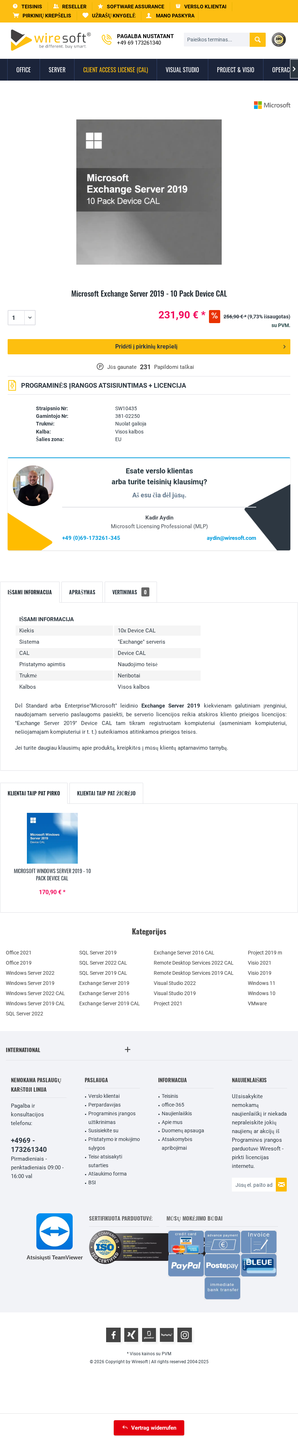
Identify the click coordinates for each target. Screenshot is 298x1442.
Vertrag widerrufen (153, 1428)
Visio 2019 (259, 973)
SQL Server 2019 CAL (103, 973)
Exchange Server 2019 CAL (109, 1003)
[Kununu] (167, 1335)
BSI (92, 1182)
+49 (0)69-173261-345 (91, 538)
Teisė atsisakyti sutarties (105, 1161)
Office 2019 (19, 963)
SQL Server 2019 (98, 953)
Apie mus (172, 1122)
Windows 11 (261, 983)
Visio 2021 (259, 963)
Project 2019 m (265, 953)
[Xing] (131, 1335)
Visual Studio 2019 (175, 993)
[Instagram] (184, 1335)
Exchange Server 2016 (104, 993)
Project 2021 (168, 1003)
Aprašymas (82, 592)
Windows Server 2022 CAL (35, 993)
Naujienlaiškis (177, 1113)
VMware (257, 1003)
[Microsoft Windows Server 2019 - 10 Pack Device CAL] (52, 838)
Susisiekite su (103, 1130)
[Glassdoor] (149, 1335)
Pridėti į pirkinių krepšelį (146, 346)
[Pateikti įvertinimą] (149, 302)
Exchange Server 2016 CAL (184, 953)
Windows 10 (261, 993)
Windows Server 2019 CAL (35, 1003)
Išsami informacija (30, 592)
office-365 (173, 1105)
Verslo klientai (104, 1096)
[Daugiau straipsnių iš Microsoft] (272, 105)
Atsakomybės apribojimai (177, 1143)
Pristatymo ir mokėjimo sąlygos (114, 1143)
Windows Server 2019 (30, 983)
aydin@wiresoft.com (231, 538)
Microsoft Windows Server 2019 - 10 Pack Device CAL (52, 874)
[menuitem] (42, 15)
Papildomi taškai (174, 367)
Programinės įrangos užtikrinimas (112, 1118)
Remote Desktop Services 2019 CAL (194, 973)
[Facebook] (113, 1335)
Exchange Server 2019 (104, 983)
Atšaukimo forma (107, 1174)
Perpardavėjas (104, 1105)
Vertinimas (129, 592)
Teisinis (170, 1096)
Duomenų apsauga (183, 1130)
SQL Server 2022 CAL (103, 963)
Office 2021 (19, 953)
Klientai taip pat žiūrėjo (106, 793)
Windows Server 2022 (30, 973)
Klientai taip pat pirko (34, 793)
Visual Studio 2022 (175, 983)
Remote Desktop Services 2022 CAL (194, 963)
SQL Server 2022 (24, 1014)
